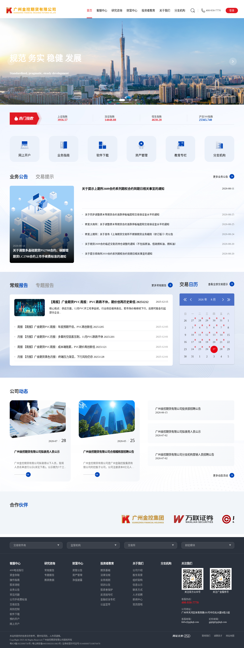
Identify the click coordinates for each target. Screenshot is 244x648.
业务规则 (105, 580)
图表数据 (49, 580)
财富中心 (132, 10)
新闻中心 (138, 599)
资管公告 (77, 570)
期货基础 (105, 570)
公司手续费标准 (18, 599)
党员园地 (138, 604)
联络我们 (206, 636)
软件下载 (15, 614)
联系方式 (138, 589)
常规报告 (49, 570)
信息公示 (138, 584)
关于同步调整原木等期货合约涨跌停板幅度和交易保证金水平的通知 (122, 214)
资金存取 (15, 575)
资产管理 (77, 575)
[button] (108, 100)
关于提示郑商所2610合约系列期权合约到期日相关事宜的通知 (118, 253)
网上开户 (15, 624)
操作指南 (15, 580)
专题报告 (49, 575)
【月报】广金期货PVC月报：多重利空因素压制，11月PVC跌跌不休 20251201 (66, 336)
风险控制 (15, 609)
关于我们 (164, 10)
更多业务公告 (220, 176)
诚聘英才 (218, 636)
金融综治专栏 (107, 599)
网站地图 (230, 636)
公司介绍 (138, 570)
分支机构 (179, 10)
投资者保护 (106, 589)
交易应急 (15, 604)
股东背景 (138, 575)
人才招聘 (138, 594)
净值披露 (77, 580)
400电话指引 (17, 570)
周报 (20, 326)
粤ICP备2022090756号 (20, 643)
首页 (89, 10)
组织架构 (138, 580)
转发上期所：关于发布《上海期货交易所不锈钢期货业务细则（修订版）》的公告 (129, 234)
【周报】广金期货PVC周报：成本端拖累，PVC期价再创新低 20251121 (62, 346)
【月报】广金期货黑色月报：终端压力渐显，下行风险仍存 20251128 (60, 356)
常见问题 (15, 594)
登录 (231, 10)
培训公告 (105, 584)
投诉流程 (15, 584)
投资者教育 (148, 10)
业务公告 (15, 589)
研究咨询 (117, 10)
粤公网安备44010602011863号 (46, 643)
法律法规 (105, 575)
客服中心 (101, 10)
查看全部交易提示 (218, 284)
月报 (20, 336)
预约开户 (15, 619)
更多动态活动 (220, 475)
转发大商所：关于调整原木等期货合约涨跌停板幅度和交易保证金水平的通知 (127, 224)
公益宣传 (105, 604)
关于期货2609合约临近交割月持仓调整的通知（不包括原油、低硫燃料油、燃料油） (131, 244)
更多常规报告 (159, 285)
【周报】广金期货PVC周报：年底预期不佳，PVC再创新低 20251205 (60, 326)
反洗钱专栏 (106, 594)
